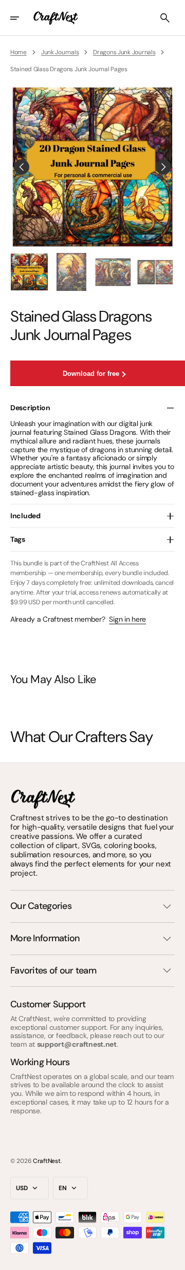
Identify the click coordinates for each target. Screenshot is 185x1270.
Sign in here (127, 619)
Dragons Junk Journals (124, 52)
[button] (21, 18)
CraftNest (46, 1161)
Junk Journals (60, 52)
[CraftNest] (56, 18)
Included (25, 515)
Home (18, 52)
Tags (17, 539)
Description (30, 407)
